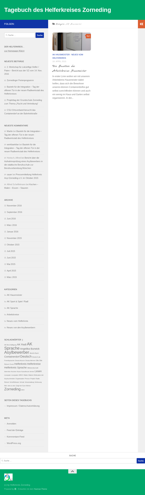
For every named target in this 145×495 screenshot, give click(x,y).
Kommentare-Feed (15, 436)
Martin (10, 131)
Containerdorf (12, 356)
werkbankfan (13, 144)
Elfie (37, 360)
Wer (5, 386)
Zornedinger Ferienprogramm (20, 80)
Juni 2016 (11, 218)
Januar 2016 (12, 231)
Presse (27, 378)
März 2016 (12, 225)
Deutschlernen (30, 360)
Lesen (38, 371)
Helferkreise (34, 363)
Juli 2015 (11, 251)
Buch (37, 353)
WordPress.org (14, 443)
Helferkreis (20, 363)
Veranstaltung (29, 382)
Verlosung (38, 382)
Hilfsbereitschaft (32, 368)
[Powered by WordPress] (15, 489)
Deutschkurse (20, 360)
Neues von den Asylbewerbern (21, 327)
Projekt (32, 378)
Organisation (19, 378)
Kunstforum (25, 371)
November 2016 (14, 205)
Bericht (32, 353)
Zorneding (12, 389)
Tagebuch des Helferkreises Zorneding (57, 10)
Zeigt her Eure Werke (23, 386)
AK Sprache (12, 308)
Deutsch (26, 356)
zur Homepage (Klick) (14, 51)
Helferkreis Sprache (15, 367)
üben (22, 390)
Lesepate (7, 375)
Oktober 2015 (13, 244)
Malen (26, 375)
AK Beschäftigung (10, 345)
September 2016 (14, 212)
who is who (11, 386)
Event (12, 364)
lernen (32, 371)
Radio (38, 378)
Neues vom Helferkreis (17, 321)
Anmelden (11, 423)
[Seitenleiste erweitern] (141, 24)
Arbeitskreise (13, 314)
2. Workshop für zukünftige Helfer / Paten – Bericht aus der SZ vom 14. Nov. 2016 (23, 70)
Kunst (19, 371)
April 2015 (11, 270)
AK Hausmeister (61, 54)
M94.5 (21, 375)
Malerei (30, 375)
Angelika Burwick (30, 348)
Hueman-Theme (40, 489)
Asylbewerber (16, 352)
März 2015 (12, 277)
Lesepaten (14, 375)
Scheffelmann (14, 382)
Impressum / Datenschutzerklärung (23, 406)
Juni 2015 (11, 257)
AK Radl (21, 344)
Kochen (13, 371)
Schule (22, 382)
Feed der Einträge (15, 430)
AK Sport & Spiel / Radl (17, 301)
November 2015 (14, 238)
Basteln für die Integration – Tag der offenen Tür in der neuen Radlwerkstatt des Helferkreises (24, 90)
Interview (7, 371)
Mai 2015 (11, 264)
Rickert (6, 382)
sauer (9, 174)
